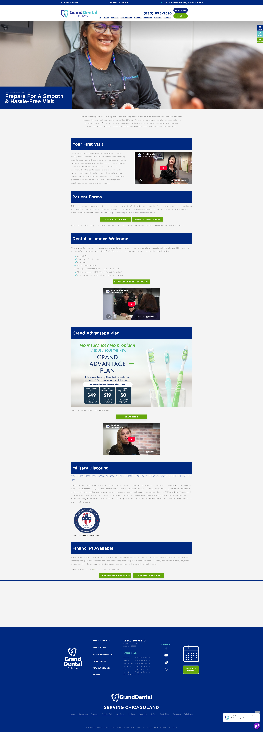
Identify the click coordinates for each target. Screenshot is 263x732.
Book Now (180, 16)
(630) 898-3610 (157, 13)
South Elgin (164, 714)
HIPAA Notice (136, 727)
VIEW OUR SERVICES (101, 668)
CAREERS (96, 675)
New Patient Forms (115, 219)
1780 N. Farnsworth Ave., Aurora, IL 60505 (183, 2)
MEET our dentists (101, 641)
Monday (126, 657)
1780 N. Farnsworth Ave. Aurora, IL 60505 (132, 645)
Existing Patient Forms (147, 219)
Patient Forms (180, 10)
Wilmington (188, 714)
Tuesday (126, 660)
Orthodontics (126, 17)
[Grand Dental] (100, 17)
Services (114, 17)
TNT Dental (172, 727)
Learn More (131, 417)
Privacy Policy (123, 727)
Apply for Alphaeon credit (115, 575)
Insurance (148, 17)
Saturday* (127, 672)
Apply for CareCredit (148, 575)
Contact (167, 17)
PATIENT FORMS (99, 661)
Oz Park (153, 714)
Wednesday (128, 663)
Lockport (132, 714)
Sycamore (177, 714)
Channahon (83, 714)
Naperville (143, 714)
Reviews (158, 17)
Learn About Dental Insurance (131, 282)
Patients (137, 17)
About (106, 17)
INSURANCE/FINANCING (102, 654)
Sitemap (113, 727)
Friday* (126, 669)
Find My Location (118, 2)
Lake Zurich (120, 714)
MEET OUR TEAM (99, 647)
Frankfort (94, 714)
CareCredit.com (98, 569)
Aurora (72, 714)
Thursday (127, 666)
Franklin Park (107, 714)
